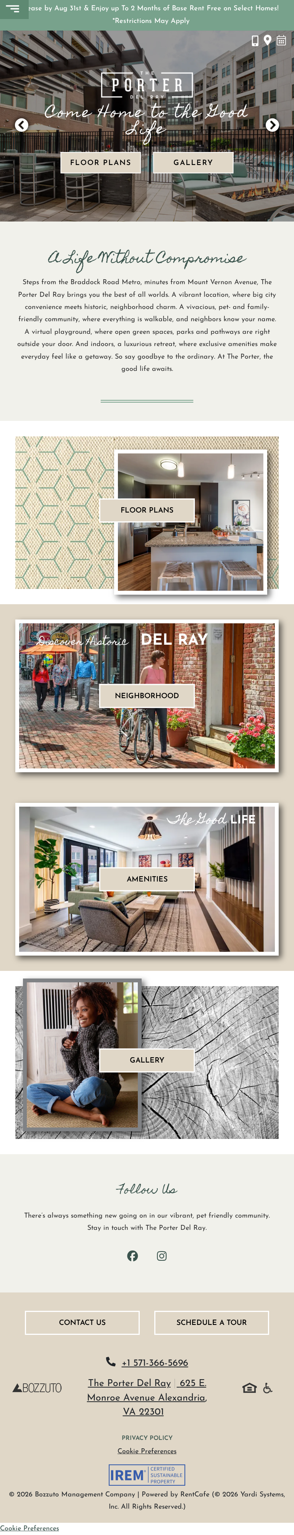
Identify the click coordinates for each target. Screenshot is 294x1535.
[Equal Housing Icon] (249, 1387)
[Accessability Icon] (268, 1387)
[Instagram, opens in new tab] (161, 1257)
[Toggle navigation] (14, 9)
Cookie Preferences (147, 1451)
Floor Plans (100, 163)
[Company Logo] (37, 1387)
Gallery (193, 163)
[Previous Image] (21, 126)
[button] (147, 15)
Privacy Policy (147, 1438)
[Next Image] (272, 126)
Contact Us (82, 1323)
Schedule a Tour (211, 1323)
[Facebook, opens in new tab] (132, 1257)
